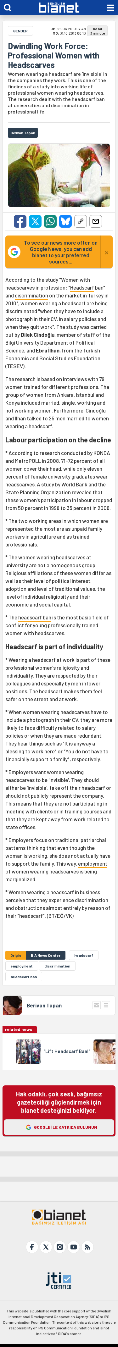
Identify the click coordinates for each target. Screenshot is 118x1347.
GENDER (20, 31)
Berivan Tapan (44, 1005)
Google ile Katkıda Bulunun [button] (65, 1127)
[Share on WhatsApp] (50, 221)
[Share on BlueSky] (65, 221)
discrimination (31, 295)
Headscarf (82, 287)
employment (92, 863)
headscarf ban (34, 617)
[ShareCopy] (80, 221)
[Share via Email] (95, 221)
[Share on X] (35, 221)
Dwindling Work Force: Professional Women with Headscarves (53, 55)
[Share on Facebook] (20, 221)
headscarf (83, 955)
